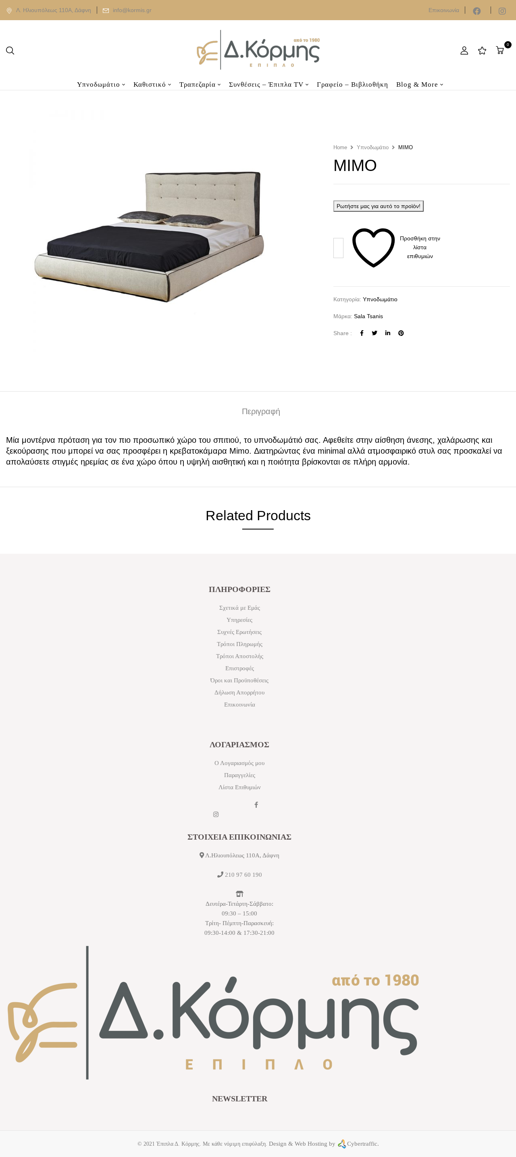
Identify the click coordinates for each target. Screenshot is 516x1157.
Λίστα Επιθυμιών (239, 787)
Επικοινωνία (444, 10)
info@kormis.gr (132, 10)
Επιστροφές (239, 668)
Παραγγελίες (239, 775)
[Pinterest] (401, 333)
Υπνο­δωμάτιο (373, 147)
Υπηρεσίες (239, 620)
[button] (501, 50)
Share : (342, 333)
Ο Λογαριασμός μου (239, 763)
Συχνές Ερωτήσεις (239, 632)
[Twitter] (374, 333)
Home (340, 147)
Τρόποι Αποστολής (239, 656)
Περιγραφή (261, 412)
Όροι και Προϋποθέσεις (239, 680)
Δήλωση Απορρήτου (239, 692)
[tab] (261, 413)
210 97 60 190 (243, 874)
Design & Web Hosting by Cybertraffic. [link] (324, 1143)
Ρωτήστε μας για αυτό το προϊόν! (378, 206)
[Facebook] (362, 333)
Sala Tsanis (368, 316)
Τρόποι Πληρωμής (239, 644)
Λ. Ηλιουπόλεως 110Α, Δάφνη (53, 10)
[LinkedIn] (387, 333)
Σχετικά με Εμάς (239, 608)
